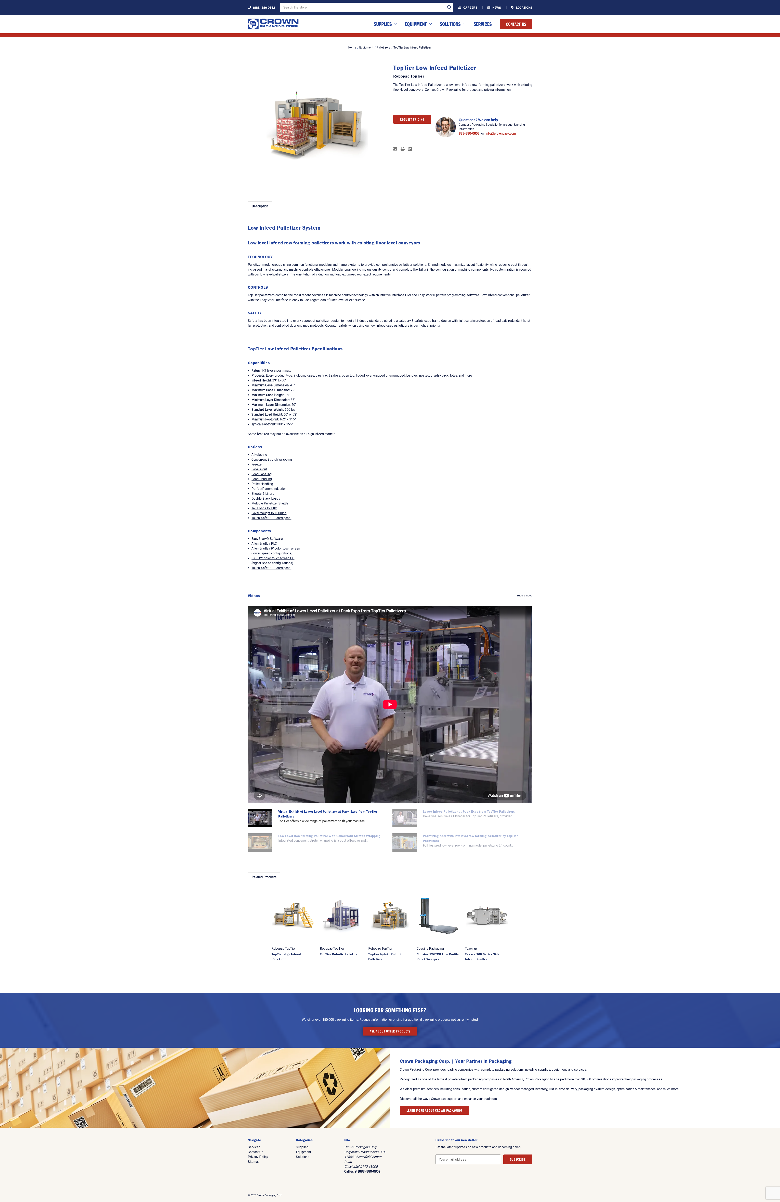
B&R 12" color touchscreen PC (272, 558)
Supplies (383, 23)
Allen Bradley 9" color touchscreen (275, 548)
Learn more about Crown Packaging (434, 1110)
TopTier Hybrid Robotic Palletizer (385, 956)
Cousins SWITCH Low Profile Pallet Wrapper (438, 956)
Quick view (293, 915)
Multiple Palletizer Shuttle (269, 503)
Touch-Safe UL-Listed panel (271, 518)
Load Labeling (261, 474)
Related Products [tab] (264, 877)
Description (260, 206)
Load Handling (261, 479)
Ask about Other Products (390, 1031)
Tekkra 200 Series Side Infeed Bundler (482, 956)
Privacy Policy (258, 1157)
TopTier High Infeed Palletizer (286, 956)
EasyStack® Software (267, 539)
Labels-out (259, 469)
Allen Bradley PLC (264, 543)
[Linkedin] (410, 149)
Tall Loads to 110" (264, 508)
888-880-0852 (469, 133)
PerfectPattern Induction (268, 489)
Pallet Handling (262, 484)
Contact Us (516, 24)
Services (483, 23)
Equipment (416, 23)
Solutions (450, 23)
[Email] (395, 149)
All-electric (259, 455)
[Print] (403, 149)
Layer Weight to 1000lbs (268, 513)
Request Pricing (412, 119)
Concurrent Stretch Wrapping (271, 459)
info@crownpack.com (501, 133)
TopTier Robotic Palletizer (339, 954)
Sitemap (254, 1162)
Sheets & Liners (262, 494)
